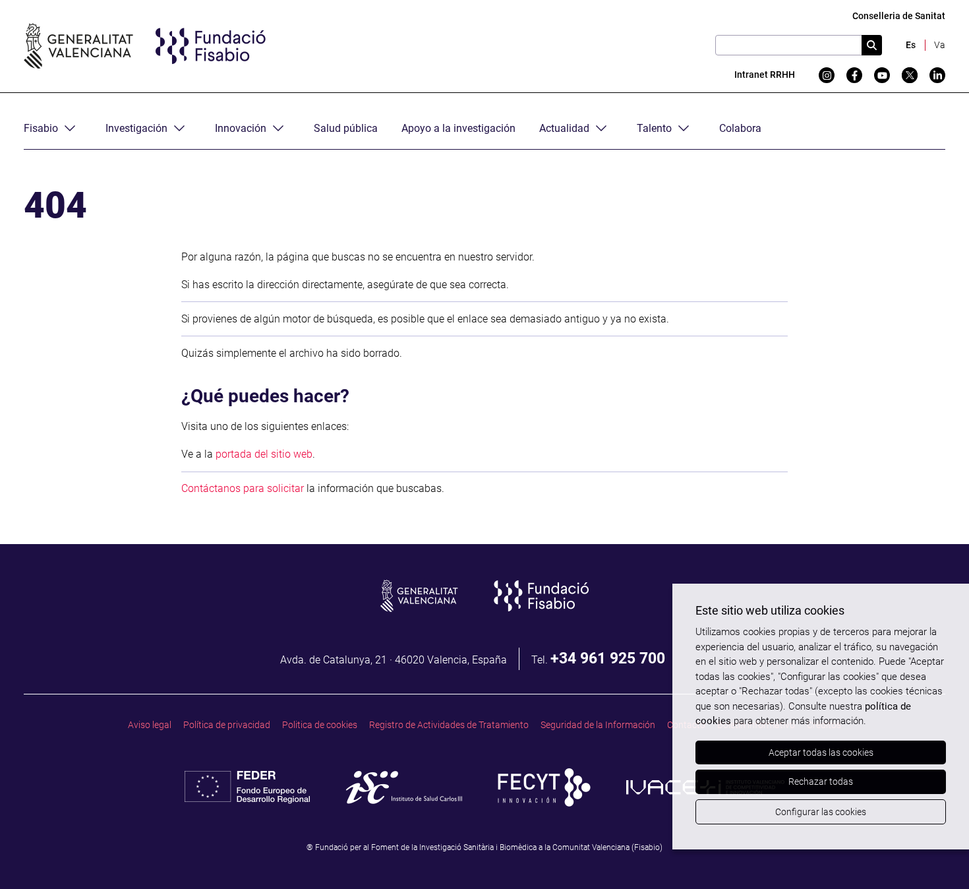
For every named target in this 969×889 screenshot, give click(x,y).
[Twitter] (910, 75)
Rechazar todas (820, 781)
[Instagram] (827, 75)
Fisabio (41, 128)
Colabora (740, 128)
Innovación (240, 128)
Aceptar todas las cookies (821, 752)
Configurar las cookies (820, 812)
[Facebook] (854, 75)
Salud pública (346, 128)
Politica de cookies (319, 725)
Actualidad (564, 128)
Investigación (136, 128)
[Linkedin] (937, 75)
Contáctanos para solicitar (242, 488)
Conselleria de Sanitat (898, 16)
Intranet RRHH (764, 74)
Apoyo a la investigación (458, 128)
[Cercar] (872, 45)
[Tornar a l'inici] (933, 853)
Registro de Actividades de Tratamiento (449, 725)
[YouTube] (882, 75)
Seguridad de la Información (598, 725)
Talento (654, 128)
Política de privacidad (226, 725)
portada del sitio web (264, 454)
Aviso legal (149, 725)
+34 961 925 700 (607, 658)
